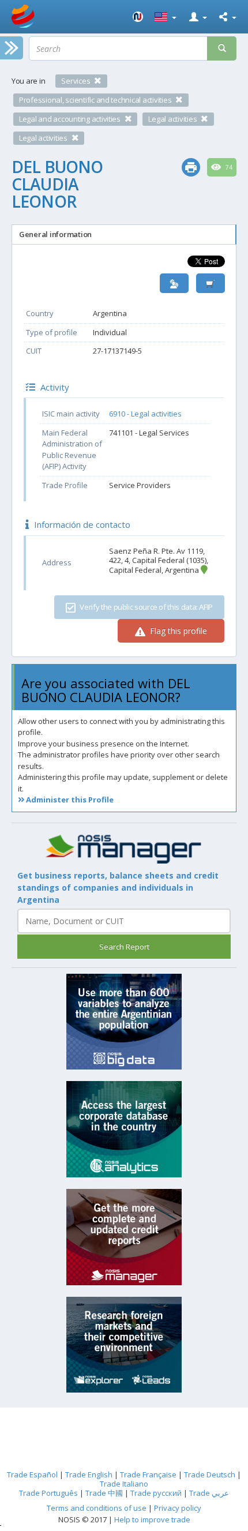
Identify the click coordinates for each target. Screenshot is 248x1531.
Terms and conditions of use (96, 1508)
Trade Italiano (124, 1484)
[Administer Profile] (174, 283)
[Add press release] (210, 283)
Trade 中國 (104, 1493)
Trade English (88, 1474)
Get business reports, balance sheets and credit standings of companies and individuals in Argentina (118, 887)
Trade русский (156, 1493)
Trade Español (32, 1474)
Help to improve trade (152, 1519)
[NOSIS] (138, 16)
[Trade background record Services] (124, 849)
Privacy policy (177, 1508)
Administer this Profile (69, 799)
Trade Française (148, 1474)
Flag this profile (177, 630)
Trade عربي (209, 1493)
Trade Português (48, 1493)
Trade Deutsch (209, 1474)
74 (228, 167)
